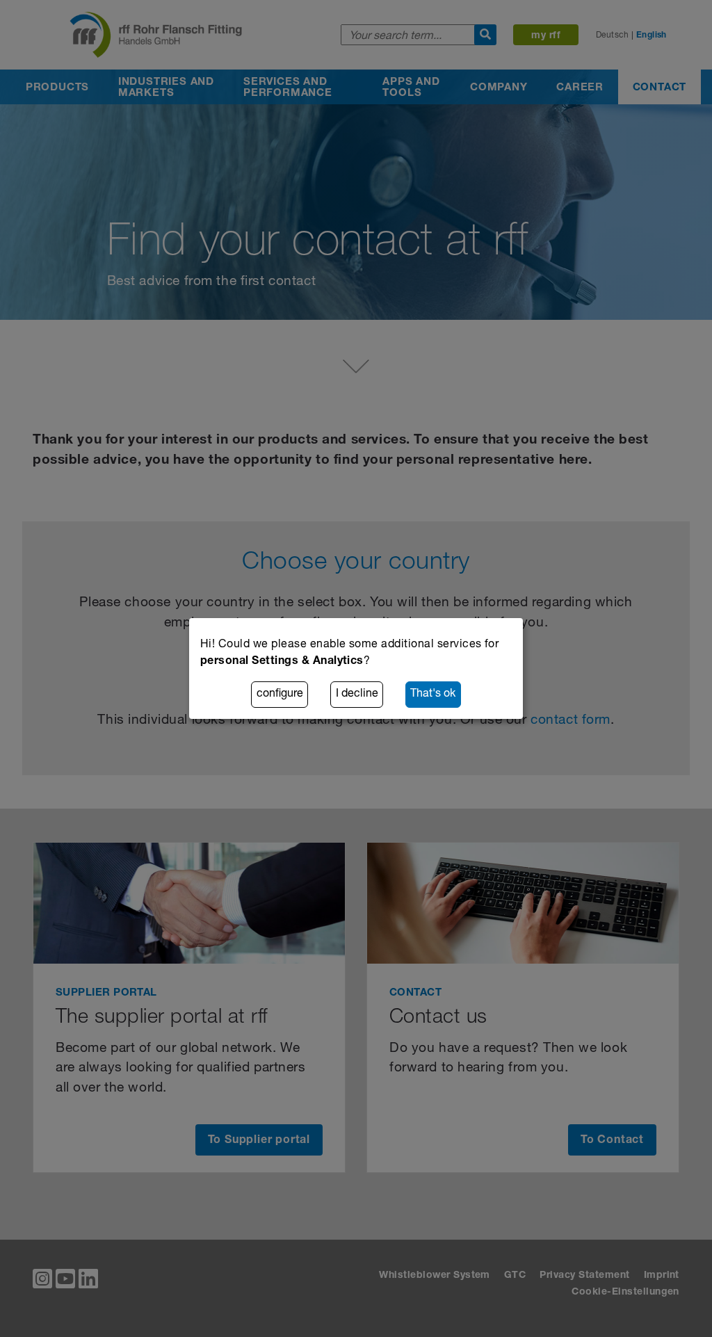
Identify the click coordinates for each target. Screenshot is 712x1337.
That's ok (432, 694)
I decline (357, 694)
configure (280, 694)
